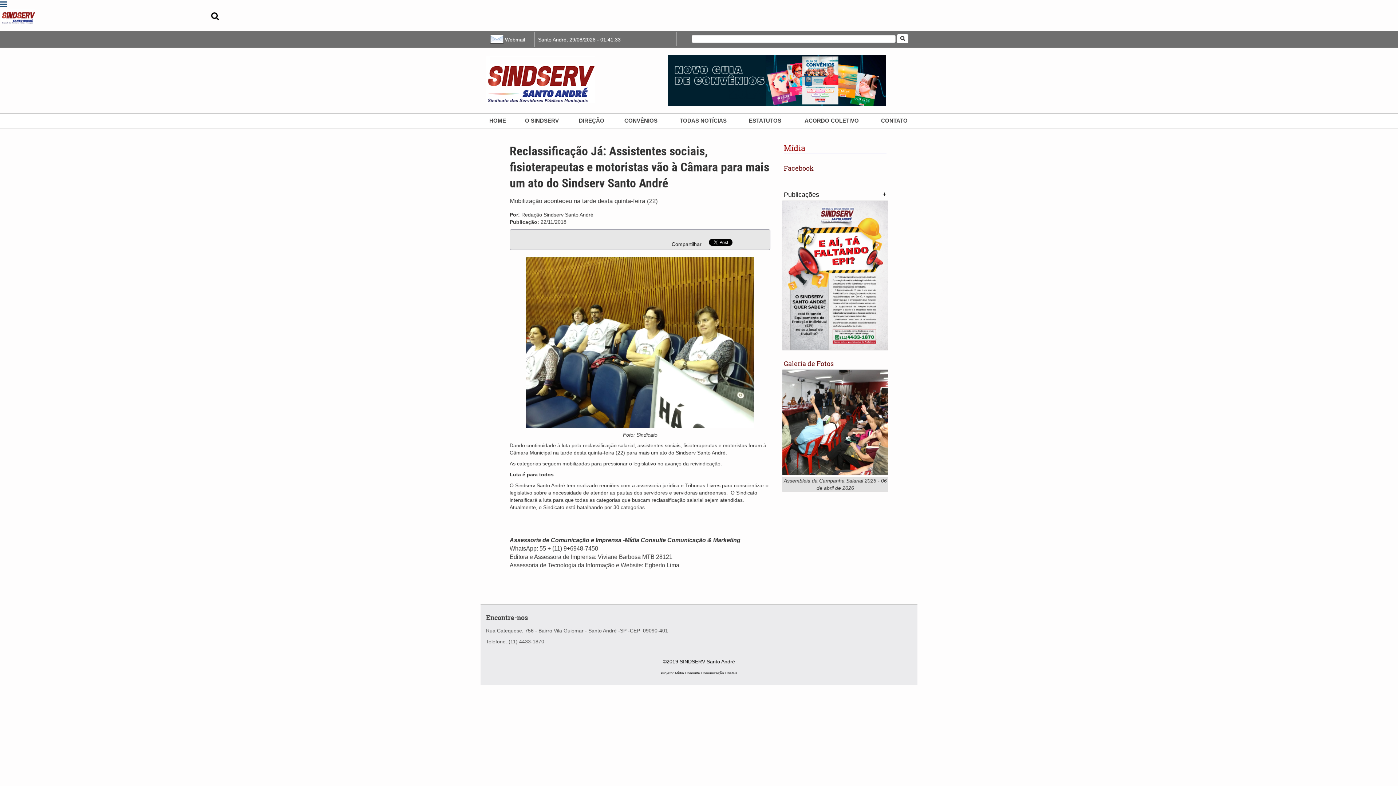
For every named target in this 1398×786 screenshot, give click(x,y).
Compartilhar (687, 244)
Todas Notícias (703, 121)
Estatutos (765, 121)
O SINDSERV (542, 121)
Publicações (801, 194)
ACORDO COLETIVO (832, 121)
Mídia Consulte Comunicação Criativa (706, 673)
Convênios (640, 121)
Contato (894, 121)
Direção (591, 121)
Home (497, 121)
